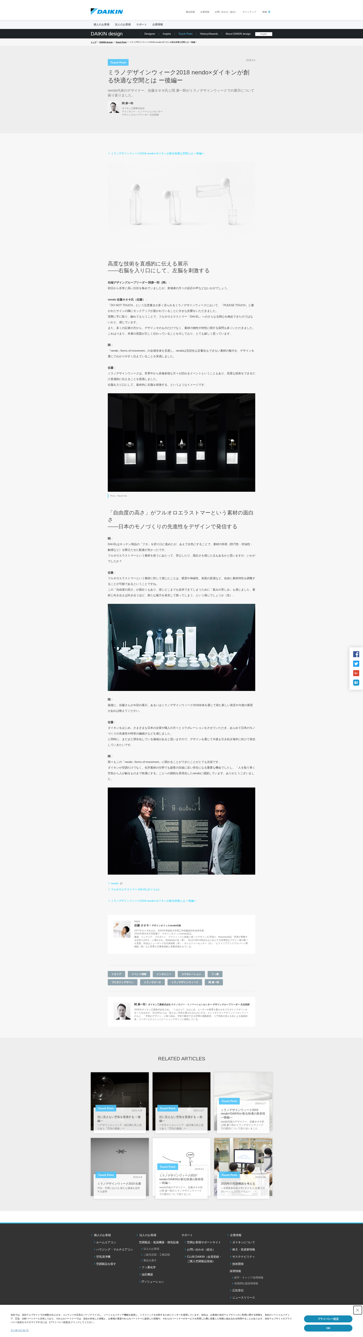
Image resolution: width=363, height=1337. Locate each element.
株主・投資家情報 (243, 1249)
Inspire (167, 33)
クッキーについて (20, 1330)
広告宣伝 (238, 1290)
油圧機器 (147, 1274)
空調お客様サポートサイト (204, 1242)
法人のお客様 (147, 1235)
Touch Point (185, 33)
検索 (264, 12)
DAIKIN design (107, 34)
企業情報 (204, 12)
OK (328, 1328)
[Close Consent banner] (358, 1310)
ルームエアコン (106, 1242)
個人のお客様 (102, 1235)
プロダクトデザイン (123, 982)
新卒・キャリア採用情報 (248, 1277)
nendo (115, 883)
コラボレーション (191, 974)
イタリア (116, 974)
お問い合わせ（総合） (226, 12)
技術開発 (238, 1263)
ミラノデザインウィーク (184, 982)
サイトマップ (249, 12)
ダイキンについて (243, 1242)
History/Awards (209, 33)
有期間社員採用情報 (246, 1283)
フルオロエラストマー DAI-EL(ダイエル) (135, 889)
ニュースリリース (243, 1297)
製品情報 (190, 12)
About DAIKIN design (238, 33)
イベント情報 (139, 974)
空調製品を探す (106, 1263)
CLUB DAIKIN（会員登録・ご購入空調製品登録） (204, 1259)
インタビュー (164, 974)
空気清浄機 (103, 1256)
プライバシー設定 (328, 1318)
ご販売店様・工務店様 (156, 1254)
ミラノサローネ (152, 982)
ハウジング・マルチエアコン (114, 1249)
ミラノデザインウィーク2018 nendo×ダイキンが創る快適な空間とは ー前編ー (157, 153)
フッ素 (215, 974)
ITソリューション (153, 1281)
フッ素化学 (149, 1267)
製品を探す (150, 1260)
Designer (149, 33)
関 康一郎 (214, 982)
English (264, 34)
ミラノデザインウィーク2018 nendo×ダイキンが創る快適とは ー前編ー (153, 900)
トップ (93, 42)
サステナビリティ (243, 1256)
